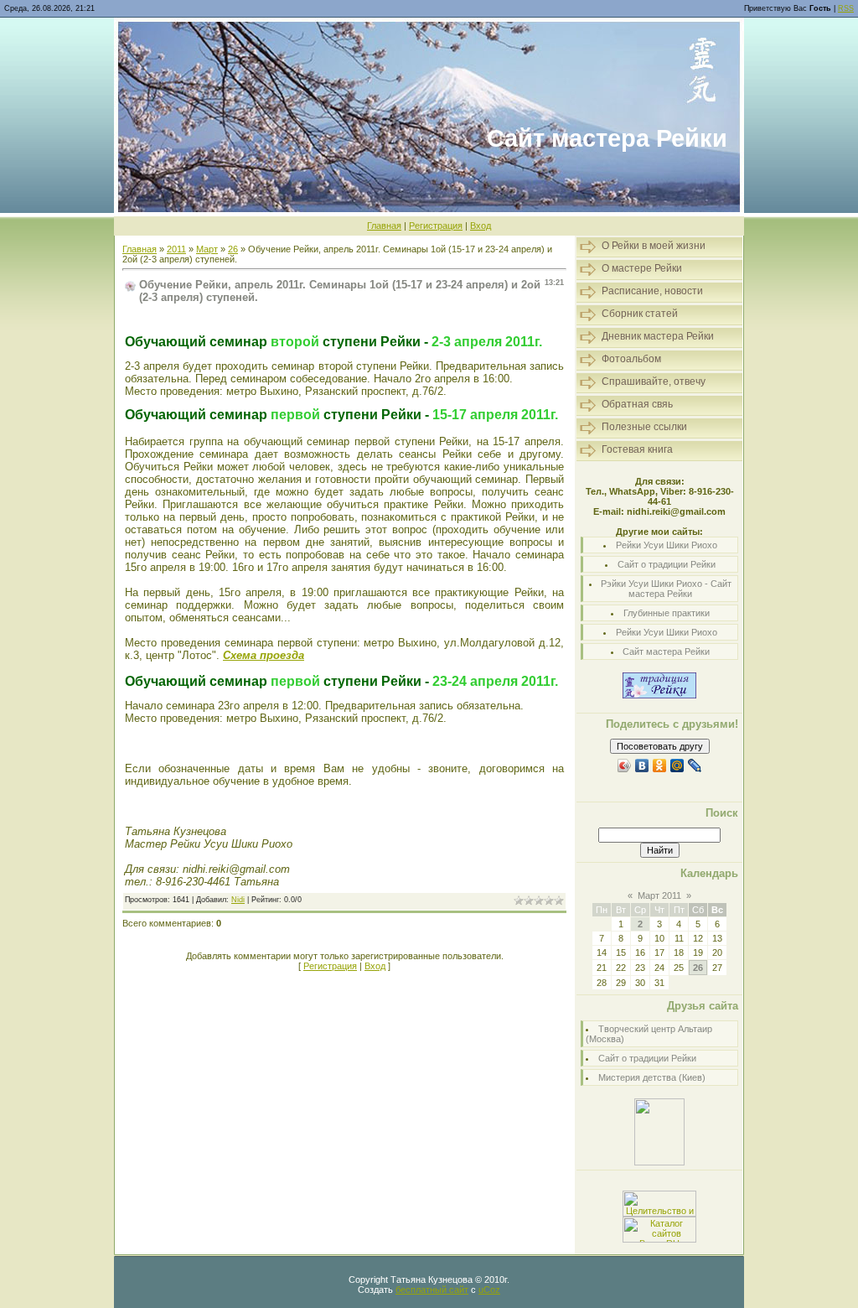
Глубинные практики (666, 613)
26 (233, 249)
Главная (384, 226)
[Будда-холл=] (659, 1162)
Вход (480, 226)
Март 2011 (659, 895)
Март (207, 249)
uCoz (489, 1290)
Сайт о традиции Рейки (667, 564)
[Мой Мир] (677, 765)
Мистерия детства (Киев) (652, 1077)
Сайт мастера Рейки (666, 651)
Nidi (238, 899)
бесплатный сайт (431, 1290)
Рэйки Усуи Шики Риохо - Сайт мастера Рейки (666, 589)
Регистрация (436, 226)
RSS (846, 8)
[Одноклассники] (660, 765)
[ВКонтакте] (642, 765)
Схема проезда (263, 655)
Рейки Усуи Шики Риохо (666, 545)
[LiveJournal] (695, 765)
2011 (176, 249)
